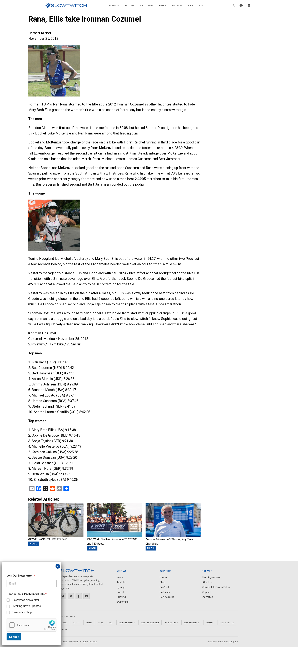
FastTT (76, 622)
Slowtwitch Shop (22, 612)
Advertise (207, 597)
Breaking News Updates (26, 606)
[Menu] (249, 5)
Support (206, 592)
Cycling (121, 587)
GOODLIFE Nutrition (150, 622)
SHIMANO (210, 622)
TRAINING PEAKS (227, 622)
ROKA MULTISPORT (192, 622)
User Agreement (211, 577)
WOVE (64, 629)
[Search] (233, 5)
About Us (207, 582)
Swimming (122, 601)
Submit (14, 637)
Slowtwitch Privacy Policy (216, 587)
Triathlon (121, 582)
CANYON (89, 622)
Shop (191, 5)
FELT (111, 622)
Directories (147, 5)
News (120, 577)
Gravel (120, 592)
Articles (114, 5)
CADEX (65, 622)
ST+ (201, 5)
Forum (162, 5)
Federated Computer (228, 641)
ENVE (100, 622)
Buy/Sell (130, 5)
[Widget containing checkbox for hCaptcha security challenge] (32, 625)
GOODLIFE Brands (127, 622)
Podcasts (177, 5)
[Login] (241, 5)
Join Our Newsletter (21, 575)
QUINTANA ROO (171, 622)
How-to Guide (167, 597)
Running (121, 597)
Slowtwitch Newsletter (25, 600)
